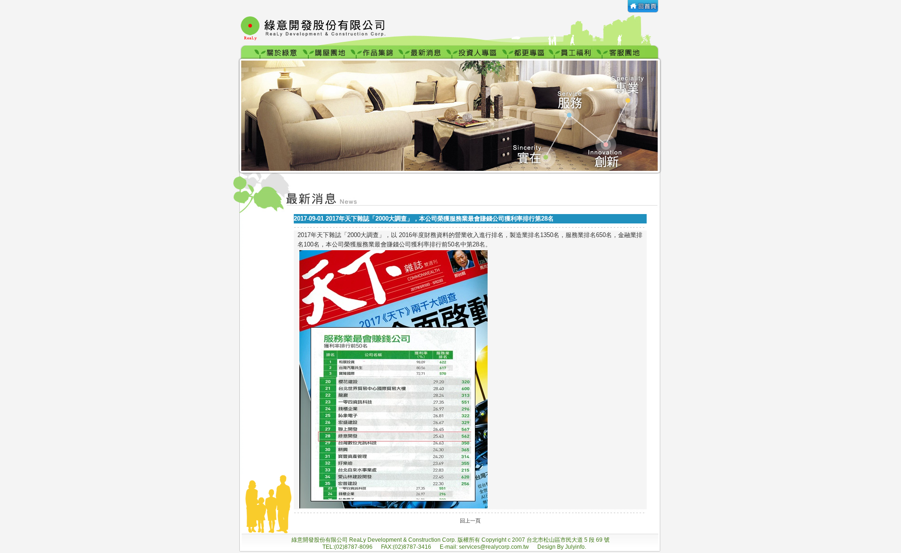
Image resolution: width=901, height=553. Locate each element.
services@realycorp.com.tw (494, 547)
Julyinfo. (575, 547)
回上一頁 (470, 520)
